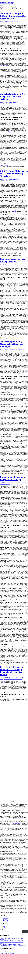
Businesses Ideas (18, 677)
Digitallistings (3, 681)
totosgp (26, 370)
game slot (13, 482)
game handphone (18, 349)
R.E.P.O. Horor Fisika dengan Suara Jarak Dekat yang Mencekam (14, 173)
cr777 (9, 131)
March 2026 (5, 920)
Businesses (11, 677)
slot (23, 482)
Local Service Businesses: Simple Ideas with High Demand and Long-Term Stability (11, 671)
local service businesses (15, 823)
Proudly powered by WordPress (7, 953)
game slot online (18, 482)
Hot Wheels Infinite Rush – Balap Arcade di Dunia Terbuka (12, 96)
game (8, 21)
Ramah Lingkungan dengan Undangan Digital (13, 260)
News (11, 21)
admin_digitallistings (7, 22)
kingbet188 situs (3, 65)
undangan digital (12, 264)
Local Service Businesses (9, 679)
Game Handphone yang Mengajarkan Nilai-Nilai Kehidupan (11, 344)
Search (1, 929)
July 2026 (5, 919)
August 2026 (5, 918)
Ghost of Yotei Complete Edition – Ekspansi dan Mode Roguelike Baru (13, 16)
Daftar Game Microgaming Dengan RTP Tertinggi (12, 478)
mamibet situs (13, 211)
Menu (2, 6)
